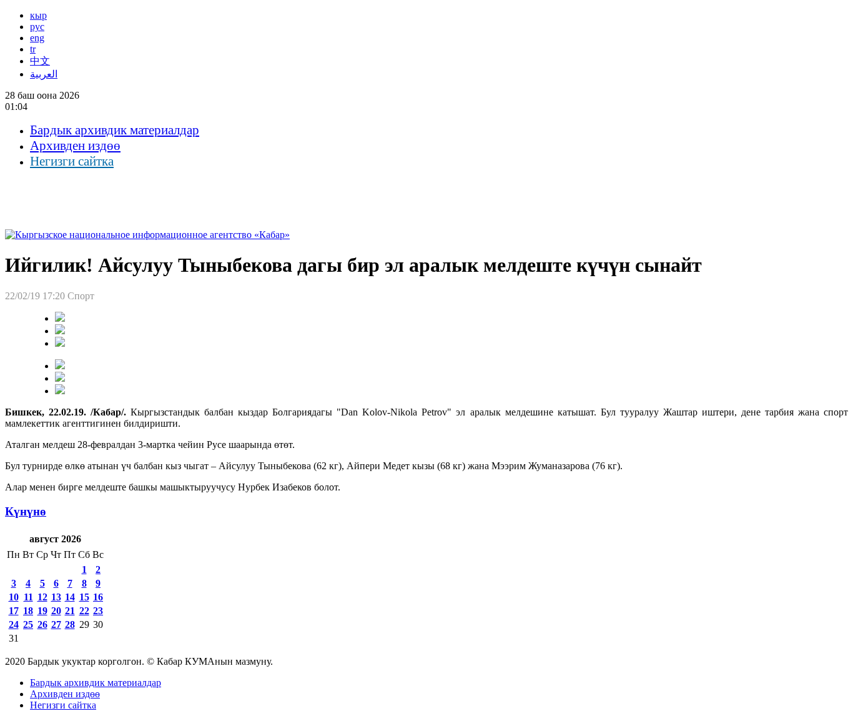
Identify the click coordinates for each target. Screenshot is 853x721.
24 (14, 624)
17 (14, 610)
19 (42, 610)
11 (28, 597)
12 (42, 597)
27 (56, 624)
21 (70, 610)
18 (28, 610)
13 (56, 597)
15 (84, 597)
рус (37, 26)
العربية (43, 74)
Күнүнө (25, 511)
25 (28, 624)
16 (98, 597)
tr (33, 49)
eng (37, 37)
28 (70, 624)
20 (56, 610)
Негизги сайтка (72, 161)
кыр (38, 15)
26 (42, 624)
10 (14, 597)
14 (70, 597)
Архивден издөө (75, 145)
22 (84, 610)
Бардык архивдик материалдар (114, 129)
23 (98, 610)
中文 (40, 61)
